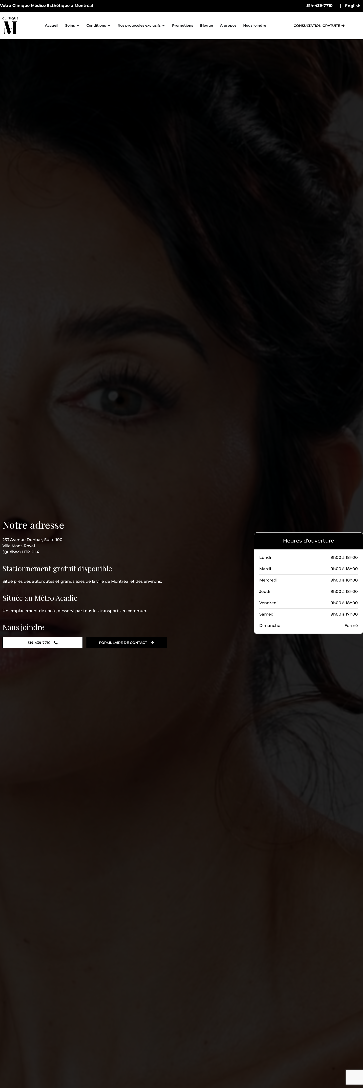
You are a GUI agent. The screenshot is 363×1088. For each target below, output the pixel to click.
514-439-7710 (319, 5)
